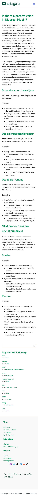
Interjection (9, 369)
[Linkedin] (21, 464)
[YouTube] (24, 464)
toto (3, 408)
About (5, 455)
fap (3, 391)
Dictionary (7, 427)
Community (7, 458)
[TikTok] (17, 464)
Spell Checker (8, 435)
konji (3, 355)
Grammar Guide (9, 430)
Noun (7, 358)
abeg (4, 403)
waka (4, 367)
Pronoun (8, 399)
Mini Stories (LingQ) (10, 446)
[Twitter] (14, 464)
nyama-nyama (8, 379)
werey (4, 361)
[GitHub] (27, 464)
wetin (4, 397)
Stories (6, 444)
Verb (22, 369)
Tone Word (17, 369)
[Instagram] (11, 464)
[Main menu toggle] (34, 4)
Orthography (8, 461)
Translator (7, 432)
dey (3, 385)
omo (3, 373)
